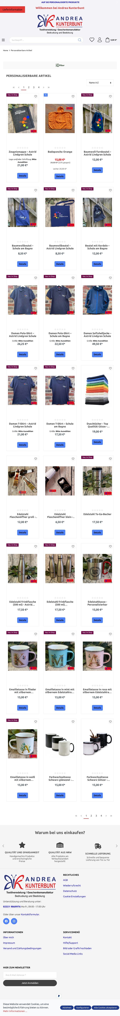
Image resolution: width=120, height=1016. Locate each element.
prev (4, 2)
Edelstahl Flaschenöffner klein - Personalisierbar (60, 516)
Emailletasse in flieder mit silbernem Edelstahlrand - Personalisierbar (22, 691)
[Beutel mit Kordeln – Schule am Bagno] (97, 212)
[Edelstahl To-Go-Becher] (97, 480)
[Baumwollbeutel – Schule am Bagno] (22, 212)
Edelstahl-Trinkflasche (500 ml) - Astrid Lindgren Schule (22, 603)
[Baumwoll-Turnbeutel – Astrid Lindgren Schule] (97, 118)
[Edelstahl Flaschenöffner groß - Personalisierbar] (22, 480)
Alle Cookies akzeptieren (105, 1007)
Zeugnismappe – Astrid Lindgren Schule (22, 153)
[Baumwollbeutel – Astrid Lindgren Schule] (60, 212)
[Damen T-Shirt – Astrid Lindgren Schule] (22, 390)
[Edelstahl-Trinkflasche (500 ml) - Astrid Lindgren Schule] (22, 568)
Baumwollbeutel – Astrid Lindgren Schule (60, 247)
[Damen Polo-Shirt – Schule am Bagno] (60, 299)
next (116, 2)
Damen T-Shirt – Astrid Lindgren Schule (22, 425)
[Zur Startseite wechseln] (60, 24)
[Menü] (3, 40)
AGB (65, 880)
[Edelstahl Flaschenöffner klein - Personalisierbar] (60, 480)
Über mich (8, 937)
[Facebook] (6, 921)
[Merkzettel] (92, 39)
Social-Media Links (73, 953)
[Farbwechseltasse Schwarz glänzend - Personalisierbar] (60, 743)
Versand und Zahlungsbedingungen (22, 948)
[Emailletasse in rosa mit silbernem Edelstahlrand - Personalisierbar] (97, 656)
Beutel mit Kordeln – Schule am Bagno (97, 247)
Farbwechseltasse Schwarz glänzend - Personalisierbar (60, 779)
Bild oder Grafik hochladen (77, 948)
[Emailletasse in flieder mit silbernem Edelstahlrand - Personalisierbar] (22, 656)
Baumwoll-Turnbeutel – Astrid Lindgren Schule (97, 153)
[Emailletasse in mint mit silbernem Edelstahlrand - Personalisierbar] (60, 656)
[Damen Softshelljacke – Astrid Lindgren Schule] (97, 299)
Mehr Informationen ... (15, 1011)
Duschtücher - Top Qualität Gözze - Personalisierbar (97, 425)
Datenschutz (70, 891)
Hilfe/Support (70, 942)
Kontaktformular (30, 914)
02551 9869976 (12, 906)
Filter (61, 65)
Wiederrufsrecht (72, 885)
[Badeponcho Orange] (60, 118)
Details (22, 175)
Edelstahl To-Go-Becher (97, 514)
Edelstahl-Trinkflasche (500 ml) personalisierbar (60, 603)
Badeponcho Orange (60, 151)
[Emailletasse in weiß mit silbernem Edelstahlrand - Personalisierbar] (22, 743)
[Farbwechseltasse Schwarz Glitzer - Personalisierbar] (97, 743)
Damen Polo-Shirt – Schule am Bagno (60, 334)
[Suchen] (79, 40)
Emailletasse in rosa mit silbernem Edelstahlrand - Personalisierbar (97, 691)
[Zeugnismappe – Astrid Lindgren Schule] (22, 118)
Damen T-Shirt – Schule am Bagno (59, 425)
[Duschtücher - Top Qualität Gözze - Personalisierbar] (97, 390)
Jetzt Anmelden (30, 983)
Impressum (9, 942)
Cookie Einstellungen (74, 896)
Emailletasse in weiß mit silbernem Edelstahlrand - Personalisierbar (22, 779)
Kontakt (67, 937)
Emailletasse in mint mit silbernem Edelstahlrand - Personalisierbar (60, 691)
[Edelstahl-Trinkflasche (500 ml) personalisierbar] (60, 568)
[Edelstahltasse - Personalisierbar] (97, 568)
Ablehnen (66, 1007)
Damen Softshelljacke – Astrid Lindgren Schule (97, 334)
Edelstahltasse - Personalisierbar (97, 603)
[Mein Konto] (99, 39)
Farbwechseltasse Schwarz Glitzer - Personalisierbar (97, 779)
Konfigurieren (82, 1007)
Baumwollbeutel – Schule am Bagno (22, 247)
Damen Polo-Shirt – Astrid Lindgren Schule (22, 334)
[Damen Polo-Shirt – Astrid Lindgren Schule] (22, 299)
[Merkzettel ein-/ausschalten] (35, 96)
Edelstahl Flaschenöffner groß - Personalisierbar (22, 516)
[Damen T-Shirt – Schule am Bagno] (60, 390)
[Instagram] (14, 921)
